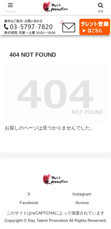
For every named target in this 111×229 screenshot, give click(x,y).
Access (82, 202)
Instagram (82, 194)
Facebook (29, 202)
